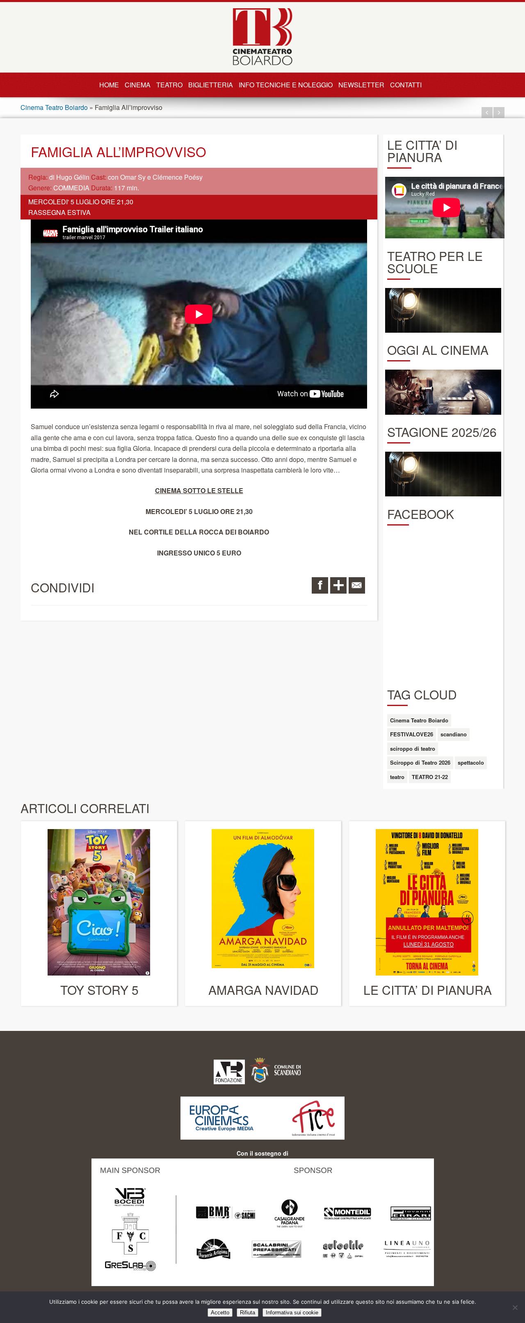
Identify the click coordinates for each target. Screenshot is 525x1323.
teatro (397, 777)
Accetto (220, 1312)
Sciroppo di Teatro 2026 (420, 762)
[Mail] (357, 585)
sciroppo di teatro (412, 748)
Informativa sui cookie (292, 1312)
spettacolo (471, 762)
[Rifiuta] (515, 1307)
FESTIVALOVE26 (411, 734)
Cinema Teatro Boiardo (54, 107)
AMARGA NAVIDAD (263, 989)
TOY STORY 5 (99, 989)
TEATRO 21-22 (430, 777)
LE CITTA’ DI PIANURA (427, 989)
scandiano (454, 734)
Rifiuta (247, 1312)
